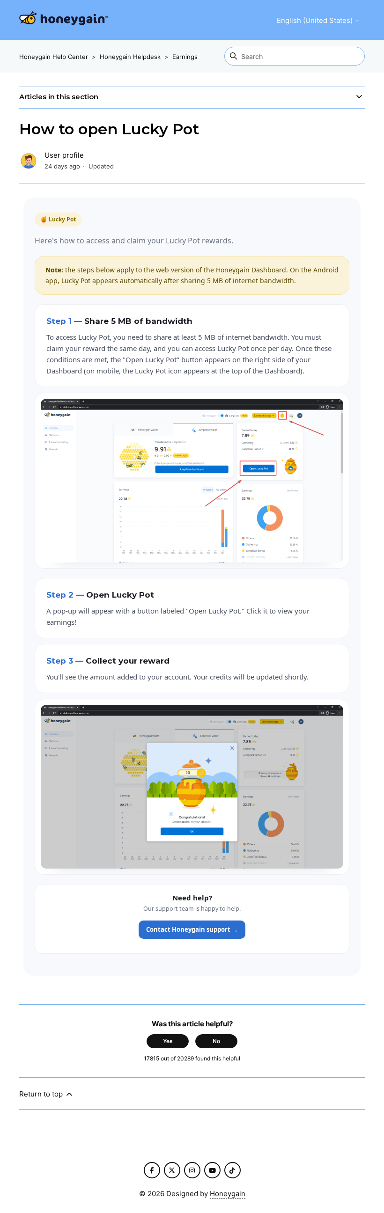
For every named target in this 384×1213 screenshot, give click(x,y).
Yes (168, 1041)
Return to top (42, 1093)
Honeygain (227, 1193)
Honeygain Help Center (53, 56)
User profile (64, 155)
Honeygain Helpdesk (130, 56)
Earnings (185, 56)
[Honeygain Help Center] (63, 20)
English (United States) (315, 20)
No (216, 1041)
